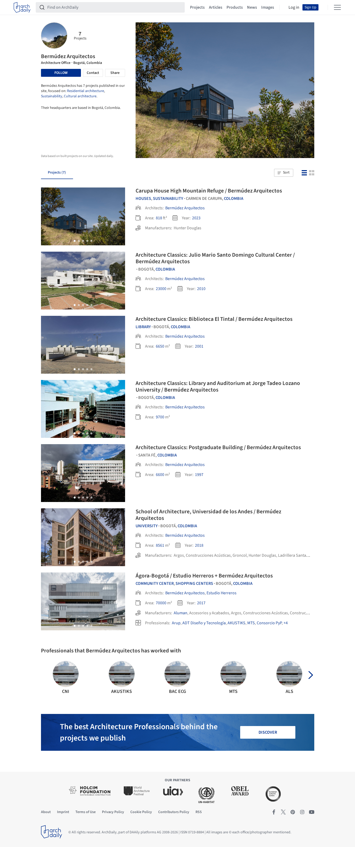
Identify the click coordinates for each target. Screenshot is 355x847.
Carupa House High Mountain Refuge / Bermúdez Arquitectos (209, 191)
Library (143, 327)
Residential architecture (85, 91)
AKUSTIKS (236, 623)
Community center (155, 583)
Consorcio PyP (269, 623)
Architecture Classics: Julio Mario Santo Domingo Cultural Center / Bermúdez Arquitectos (215, 258)
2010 (201, 289)
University (147, 526)
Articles (215, 7)
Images (267, 7)
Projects (197, 7)
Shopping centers (194, 583)
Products (235, 7)
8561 (160, 545)
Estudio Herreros (221, 593)
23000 (161, 289)
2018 (199, 545)
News (252, 7)
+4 (286, 623)
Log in (294, 7)
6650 (160, 346)
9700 (160, 417)
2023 (196, 218)
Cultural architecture (80, 96)
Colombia (233, 198)
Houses (143, 198)
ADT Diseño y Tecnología (204, 623)
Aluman (180, 613)
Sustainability (51, 96)
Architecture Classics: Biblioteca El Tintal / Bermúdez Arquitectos (214, 319)
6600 (160, 475)
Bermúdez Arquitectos (185, 208)
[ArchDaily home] (22, 7)
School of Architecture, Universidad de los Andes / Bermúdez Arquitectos (208, 515)
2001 (199, 346)
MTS (251, 623)
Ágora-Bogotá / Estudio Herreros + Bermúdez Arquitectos (204, 576)
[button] (283, 173)
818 (159, 218)
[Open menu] (337, 7)
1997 (199, 475)
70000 (161, 603)
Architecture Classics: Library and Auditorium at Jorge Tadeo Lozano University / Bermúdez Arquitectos (218, 386)
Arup (176, 623)
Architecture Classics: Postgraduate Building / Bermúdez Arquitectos (218, 447)
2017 (201, 603)
